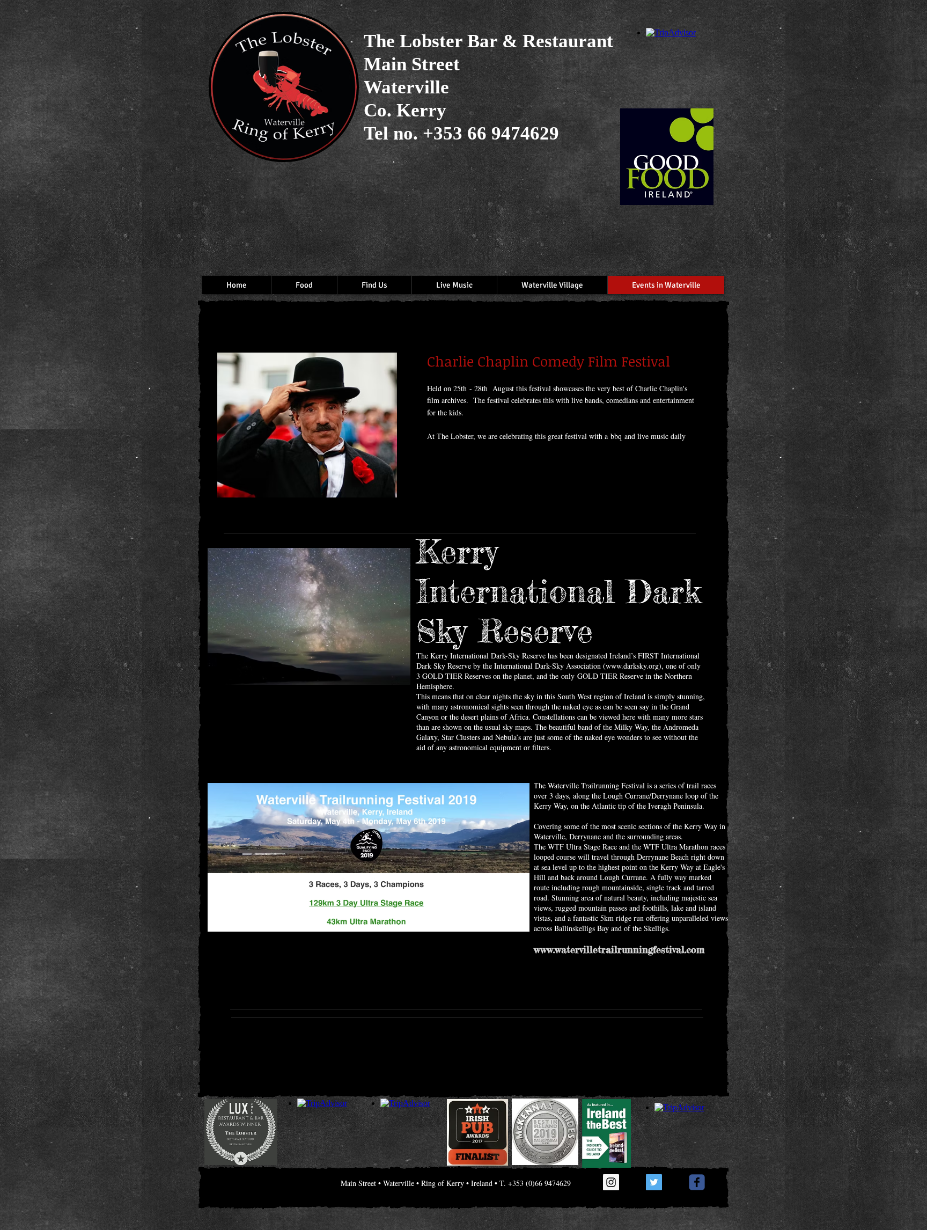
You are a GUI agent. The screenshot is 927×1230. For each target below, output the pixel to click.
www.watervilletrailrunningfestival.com (619, 949)
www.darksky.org (632, 666)
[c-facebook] (697, 1182)
